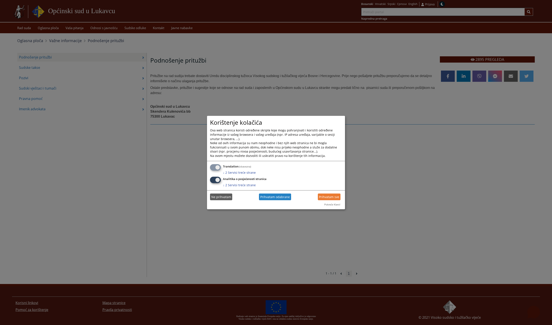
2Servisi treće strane (239, 172)
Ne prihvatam (221, 197)
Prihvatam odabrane (275, 197)
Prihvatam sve (329, 197)
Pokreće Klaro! (332, 204)
